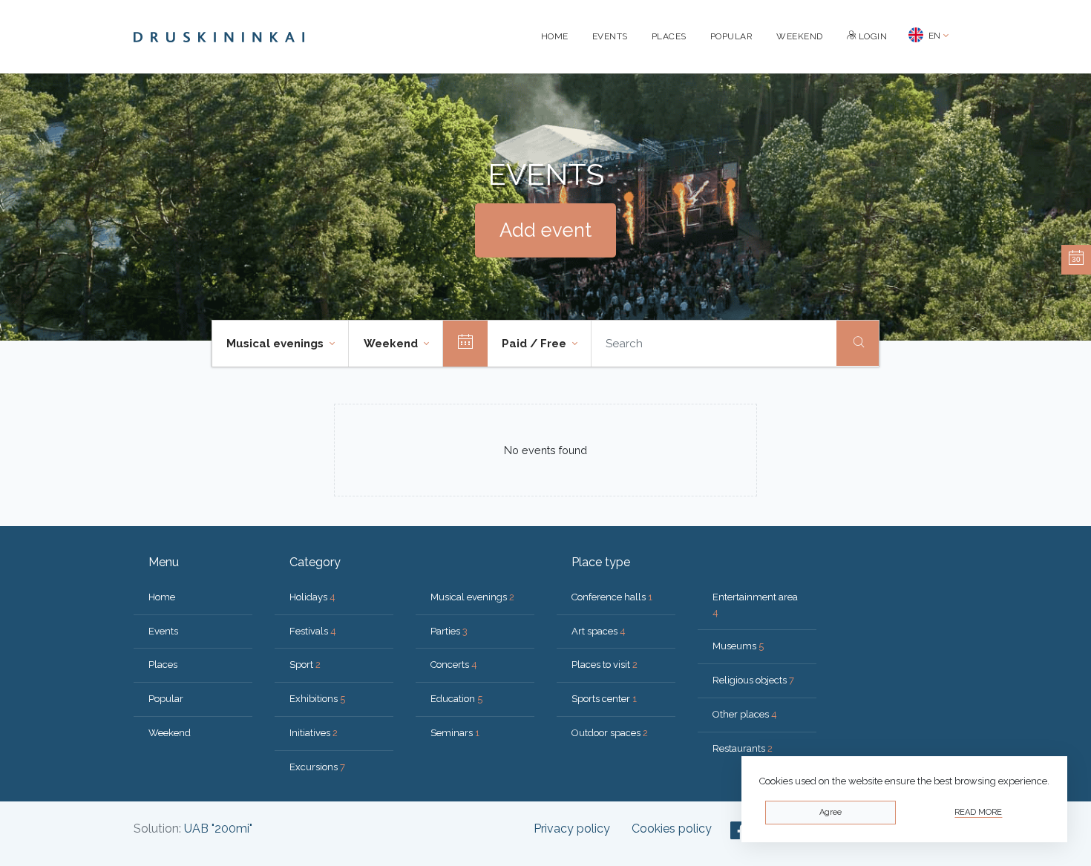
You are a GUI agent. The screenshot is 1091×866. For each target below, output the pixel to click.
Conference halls (611, 597)
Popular (731, 36)
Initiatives (313, 732)
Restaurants (742, 748)
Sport (305, 664)
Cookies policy (672, 828)
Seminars (454, 732)
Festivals (312, 631)
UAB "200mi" (218, 828)
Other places (744, 714)
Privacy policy (572, 828)
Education (456, 698)
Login (871, 36)
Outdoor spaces (609, 732)
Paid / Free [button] (535, 343)
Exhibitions (317, 698)
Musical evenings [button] (276, 343)
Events (610, 36)
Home (555, 36)
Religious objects (753, 680)
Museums (738, 646)
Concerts (453, 664)
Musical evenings (472, 597)
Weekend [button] (392, 343)
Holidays (312, 597)
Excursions (317, 766)
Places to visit (604, 664)
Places (669, 36)
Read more (978, 812)
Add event (545, 230)
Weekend (799, 36)
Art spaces (598, 631)
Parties (449, 631)
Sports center (604, 698)
